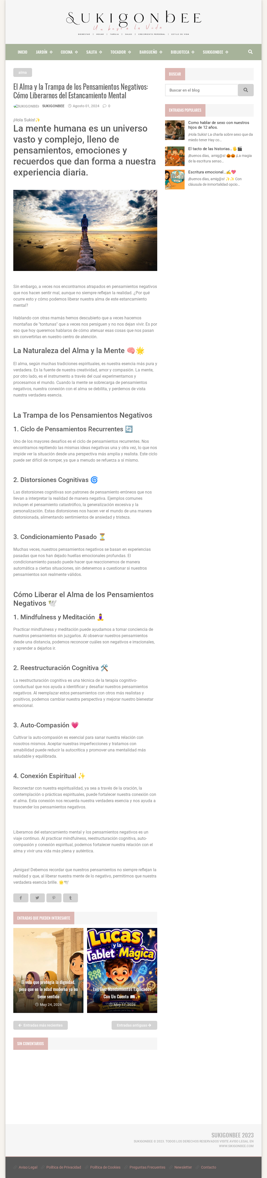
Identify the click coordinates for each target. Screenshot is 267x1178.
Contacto (208, 1167)
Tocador (118, 52)
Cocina (66, 52)
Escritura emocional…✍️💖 (212, 172)
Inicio (22, 52)
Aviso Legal (27, 1167)
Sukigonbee (213, 52)
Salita (91, 52)
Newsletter (183, 1167)
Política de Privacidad (63, 1167)
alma (23, 72)
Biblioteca (180, 52)
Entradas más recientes (43, 1025)
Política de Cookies (104, 1167)
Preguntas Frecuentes (147, 1167)
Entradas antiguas (132, 1025)
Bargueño (148, 52)
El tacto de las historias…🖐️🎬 (215, 148)
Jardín (41, 52)
